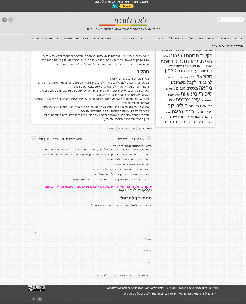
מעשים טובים (187, 88)
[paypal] (4, 20)
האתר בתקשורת (104, 38)
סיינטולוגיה (169, 88)
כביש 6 (189, 77)
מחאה (205, 88)
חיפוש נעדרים (199, 70)
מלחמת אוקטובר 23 (181, 38)
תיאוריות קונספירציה (187, 117)
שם (149, 239)
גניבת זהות (197, 61)
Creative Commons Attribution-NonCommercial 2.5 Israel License (146, 287)
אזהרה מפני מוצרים (127, 128)
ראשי (143, 38)
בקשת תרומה (199, 55)
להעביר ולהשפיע (175, 77)
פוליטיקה (177, 106)
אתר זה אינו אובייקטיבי (44, 38)
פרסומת (205, 112)
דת (184, 61)
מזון (172, 82)
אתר (148, 262)
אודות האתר (127, 38)
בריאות (112, 128)
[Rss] (10, 20)
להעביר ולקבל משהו (194, 82)
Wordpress (185, 293)
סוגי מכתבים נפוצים (76, 38)
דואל (148, 250)
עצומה (194, 106)
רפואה (168, 112)
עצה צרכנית (187, 99)
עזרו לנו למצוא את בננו (131, 138)
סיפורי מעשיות (196, 94)
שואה (208, 117)
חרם (181, 71)
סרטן (177, 94)
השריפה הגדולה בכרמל (180, 66)
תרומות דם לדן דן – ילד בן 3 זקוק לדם (60, 138)
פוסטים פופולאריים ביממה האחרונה (221, 38)
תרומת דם (172, 121)
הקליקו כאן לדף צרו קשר (135, 190)
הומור (176, 61)
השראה (197, 66)
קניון (197, 112)
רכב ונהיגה (183, 112)
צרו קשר (158, 38)
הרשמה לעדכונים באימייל (227, 46)
